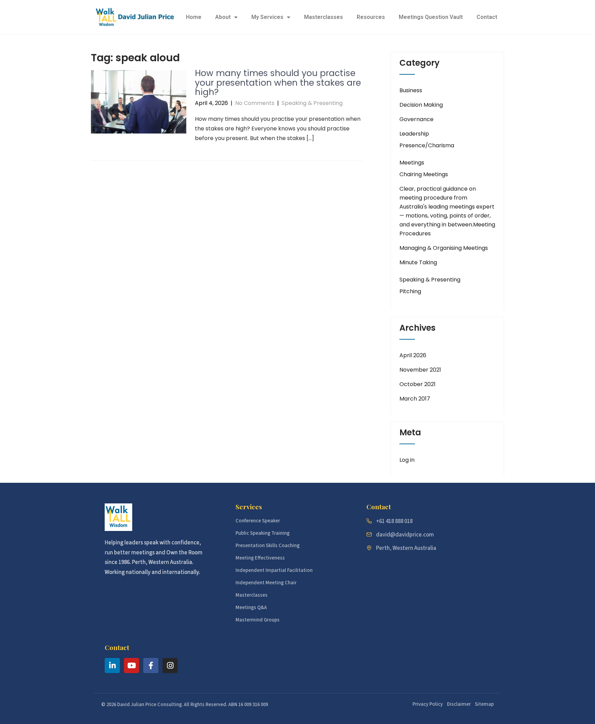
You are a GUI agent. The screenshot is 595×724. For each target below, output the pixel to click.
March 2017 (414, 399)
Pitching (410, 291)
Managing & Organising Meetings (443, 248)
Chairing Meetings (423, 174)
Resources (371, 17)
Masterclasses (323, 17)
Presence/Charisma (426, 145)
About (223, 17)
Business (410, 90)
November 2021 (420, 370)
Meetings (411, 163)
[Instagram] (170, 665)
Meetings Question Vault (431, 17)
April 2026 (412, 355)
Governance (416, 119)
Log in (407, 460)
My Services (267, 17)
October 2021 (417, 384)
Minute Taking (418, 262)
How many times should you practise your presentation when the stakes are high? (278, 82)
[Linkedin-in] (112, 665)
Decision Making (421, 105)
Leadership (414, 134)
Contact (487, 17)
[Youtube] (131, 665)
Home (193, 17)
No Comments (254, 103)
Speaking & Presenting (312, 103)
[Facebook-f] (150, 665)
